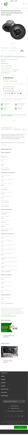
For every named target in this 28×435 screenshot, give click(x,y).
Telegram (9, 416)
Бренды (3, 385)
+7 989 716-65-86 (14, 406)
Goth (11, 66)
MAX (19, 416)
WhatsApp (22, 416)
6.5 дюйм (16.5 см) (15, 69)
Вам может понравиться (7, 114)
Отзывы (3, 379)
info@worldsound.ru (15, 408)
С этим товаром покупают (19, 114)
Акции (2, 376)
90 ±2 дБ (3, 193)
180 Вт (2, 185)
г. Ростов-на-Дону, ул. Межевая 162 (15, 411)
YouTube (12, 416)
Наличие (18, 129)
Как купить (4, 392)
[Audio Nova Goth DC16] (14, 30)
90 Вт (2, 181)
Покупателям (4, 389)
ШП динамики (8, 65)
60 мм (2, 287)
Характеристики (7, 129)
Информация (4, 395)
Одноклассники (15, 416)
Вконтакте (5, 416)
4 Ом (2, 198)
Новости (3, 382)
